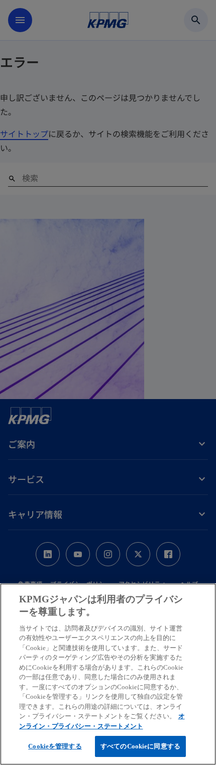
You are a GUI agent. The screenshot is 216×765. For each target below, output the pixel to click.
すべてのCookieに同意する (140, 746)
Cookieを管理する (54, 746)
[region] (108, 674)
